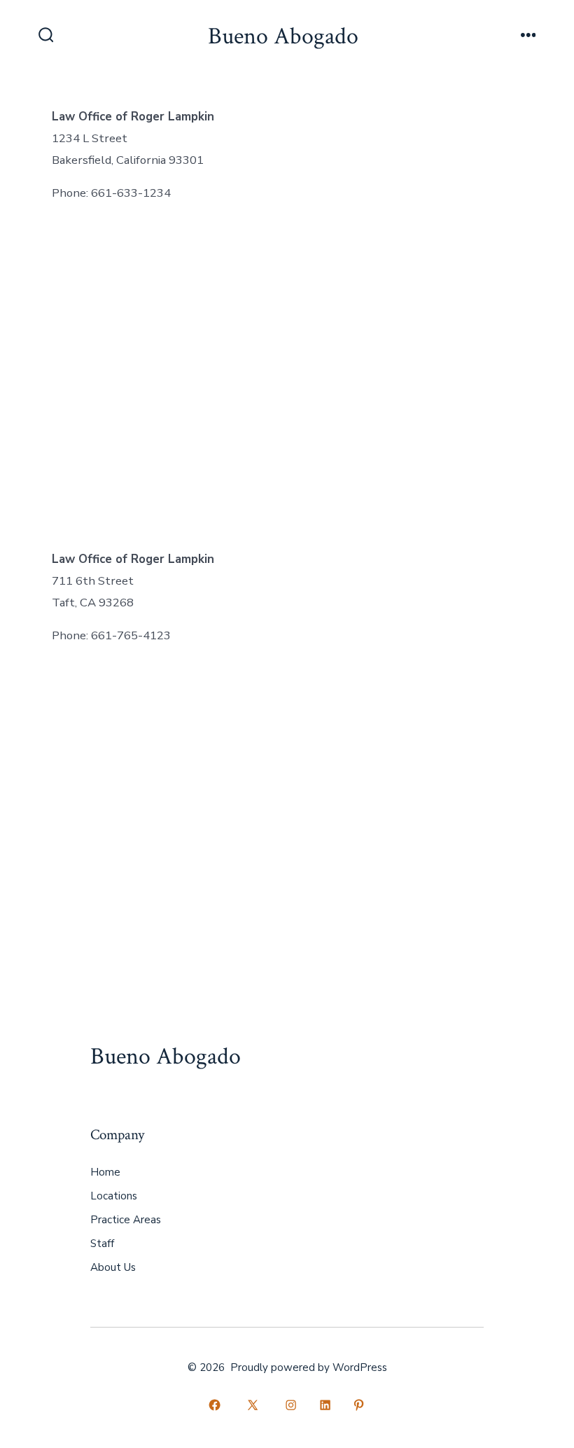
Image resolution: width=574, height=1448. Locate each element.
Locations (113, 1196)
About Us (113, 1267)
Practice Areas (125, 1220)
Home (105, 1172)
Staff (102, 1244)
